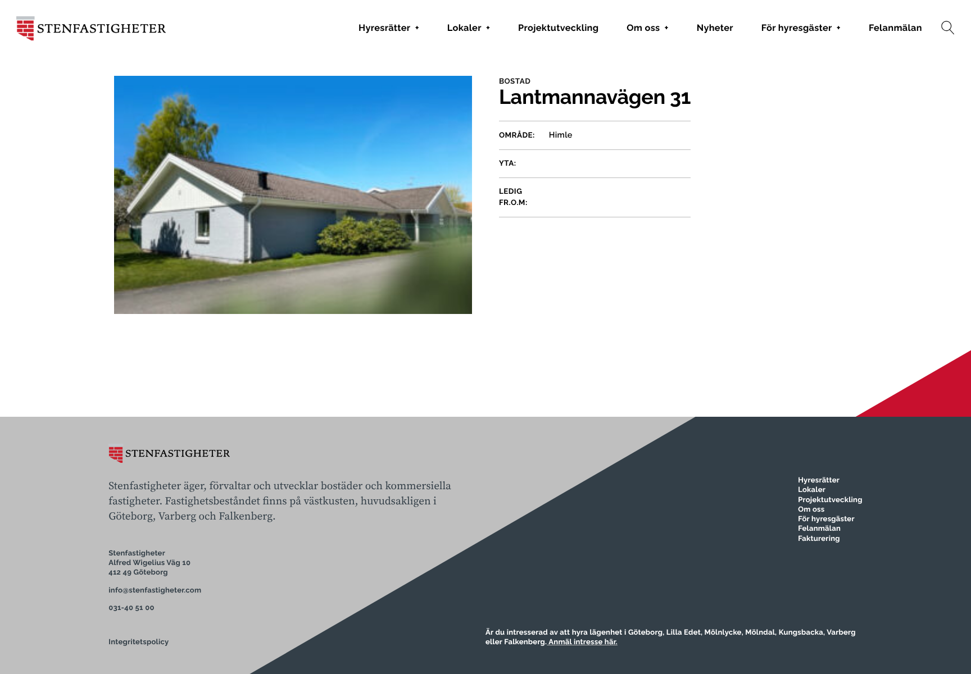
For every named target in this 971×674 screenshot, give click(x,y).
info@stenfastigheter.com (154, 590)
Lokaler (468, 27)
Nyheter (715, 27)
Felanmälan (895, 27)
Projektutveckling (558, 27)
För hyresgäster (801, 27)
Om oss (647, 27)
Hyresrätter (389, 27)
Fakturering (819, 539)
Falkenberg (246, 516)
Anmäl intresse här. (582, 642)
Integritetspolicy (138, 642)
